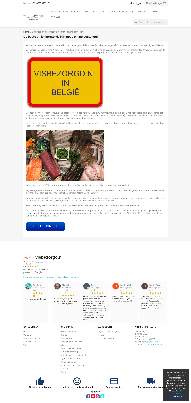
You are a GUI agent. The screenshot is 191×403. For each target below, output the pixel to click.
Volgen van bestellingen (108, 331)
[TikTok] (102, 396)
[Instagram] (98, 396)
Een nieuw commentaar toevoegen (39, 277)
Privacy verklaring (68, 362)
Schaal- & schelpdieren (121, 11)
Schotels (98, 11)
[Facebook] (88, 396)
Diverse (142, 11)
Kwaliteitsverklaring (69, 352)
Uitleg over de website (70, 331)
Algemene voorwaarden (71, 358)
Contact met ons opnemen (72, 365)
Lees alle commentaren (68, 277)
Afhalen (63, 345)
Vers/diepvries (59, 11)
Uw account (104, 326)
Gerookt (76, 11)
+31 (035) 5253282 (41, 3)
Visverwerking (66, 338)
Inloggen (101, 335)
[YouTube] (93, 396)
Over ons (64, 335)
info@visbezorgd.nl (153, 344)
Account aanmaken (105, 338)
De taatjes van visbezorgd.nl (73, 355)
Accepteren (176, 396)
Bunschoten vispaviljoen (71, 348)
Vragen (55, 16)
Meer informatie (177, 392)
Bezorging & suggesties (71, 341)
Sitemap (64, 368)
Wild (87, 11)
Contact (155, 11)
